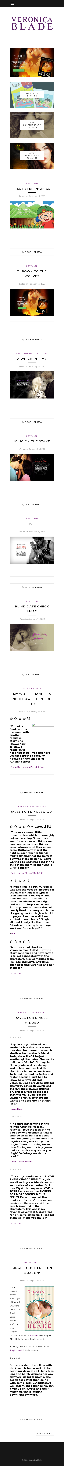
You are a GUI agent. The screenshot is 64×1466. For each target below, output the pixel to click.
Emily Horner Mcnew (21, 1161)
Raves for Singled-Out (32, 811)
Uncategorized (38, 353)
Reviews (23, 806)
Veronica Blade (33, 792)
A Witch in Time (32, 358)
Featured (32, 183)
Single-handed (17, 1350)
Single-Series (38, 806)
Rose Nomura (33, 252)
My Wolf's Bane (32, 689)
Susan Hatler (17, 1109)
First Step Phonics (32, 188)
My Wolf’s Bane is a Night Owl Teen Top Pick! (32, 699)
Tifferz (14, 933)
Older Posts (44, 1434)
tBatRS (32, 524)
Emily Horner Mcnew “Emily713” (27, 873)
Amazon (34, 1335)
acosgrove (16, 973)
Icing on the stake (32, 441)
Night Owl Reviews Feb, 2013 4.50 (27, 767)
